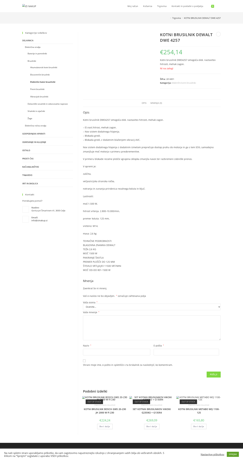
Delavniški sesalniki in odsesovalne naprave (48, 103)
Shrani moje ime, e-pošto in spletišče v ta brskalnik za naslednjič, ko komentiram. (128, 364)
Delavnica (27, 40)
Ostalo (26, 150)
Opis (144, 103)
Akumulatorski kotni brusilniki (43, 67)
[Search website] (220, 6)
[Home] (168, 17)
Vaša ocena (90, 302)
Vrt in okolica (30, 183)
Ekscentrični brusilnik (40, 74)
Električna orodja (32, 47)
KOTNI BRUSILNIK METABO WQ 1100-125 (199, 411)
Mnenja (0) (156, 103)
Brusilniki (32, 61)
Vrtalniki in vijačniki (36, 111)
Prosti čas (28, 158)
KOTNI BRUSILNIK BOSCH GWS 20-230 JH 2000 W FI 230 (105, 411)
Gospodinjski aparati (33, 133)
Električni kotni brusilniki (184, 82)
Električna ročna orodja (35, 125)
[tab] (144, 103)
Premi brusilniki (37, 89)
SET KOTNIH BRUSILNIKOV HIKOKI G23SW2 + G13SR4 (152, 411)
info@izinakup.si (39, 220)
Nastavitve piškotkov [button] (212, 454)
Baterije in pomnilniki (37, 53)
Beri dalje (105, 426)
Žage (30, 118)
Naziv (87, 345)
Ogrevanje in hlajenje (34, 142)
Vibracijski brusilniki (39, 96)
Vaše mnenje (91, 312)
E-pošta (159, 345)
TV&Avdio (27, 175)
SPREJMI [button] (233, 454)
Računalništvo (30, 166)
